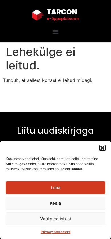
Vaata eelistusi (55, 218)
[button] (102, 148)
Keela (55, 203)
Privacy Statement (55, 232)
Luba (56, 187)
